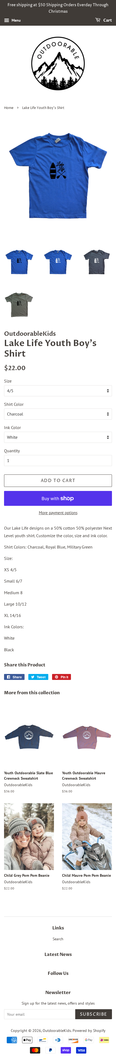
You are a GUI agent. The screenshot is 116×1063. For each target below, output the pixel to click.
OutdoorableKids (57, 1030)
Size (8, 381)
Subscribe (93, 1014)
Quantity (12, 450)
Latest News (58, 955)
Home (8, 108)
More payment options (58, 512)
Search (58, 938)
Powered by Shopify (89, 1030)
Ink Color (12, 427)
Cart (107, 20)
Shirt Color (13, 404)
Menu (16, 20)
